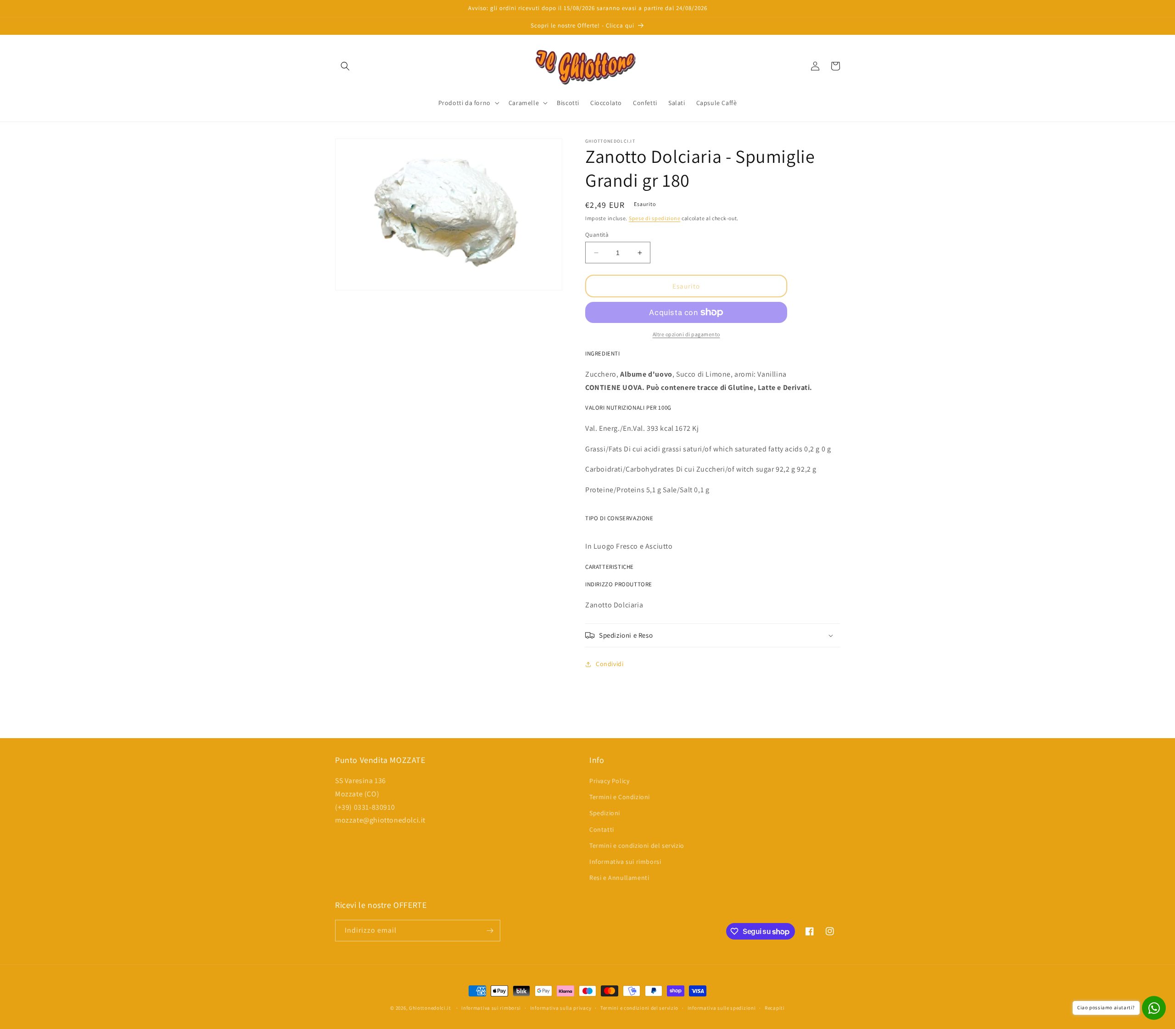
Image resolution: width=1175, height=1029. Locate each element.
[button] (345, 66)
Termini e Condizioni (619, 797)
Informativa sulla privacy (561, 1008)
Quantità (597, 235)
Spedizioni (604, 813)
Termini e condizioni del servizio (636, 845)
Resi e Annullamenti (619, 877)
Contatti (601, 829)
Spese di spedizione (654, 218)
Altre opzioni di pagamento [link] (686, 334)
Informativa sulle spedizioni (722, 1008)
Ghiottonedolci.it (430, 1008)
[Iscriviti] (490, 930)
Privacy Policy (609, 781)
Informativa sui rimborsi (625, 861)
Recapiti (775, 1008)
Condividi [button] (609, 664)
